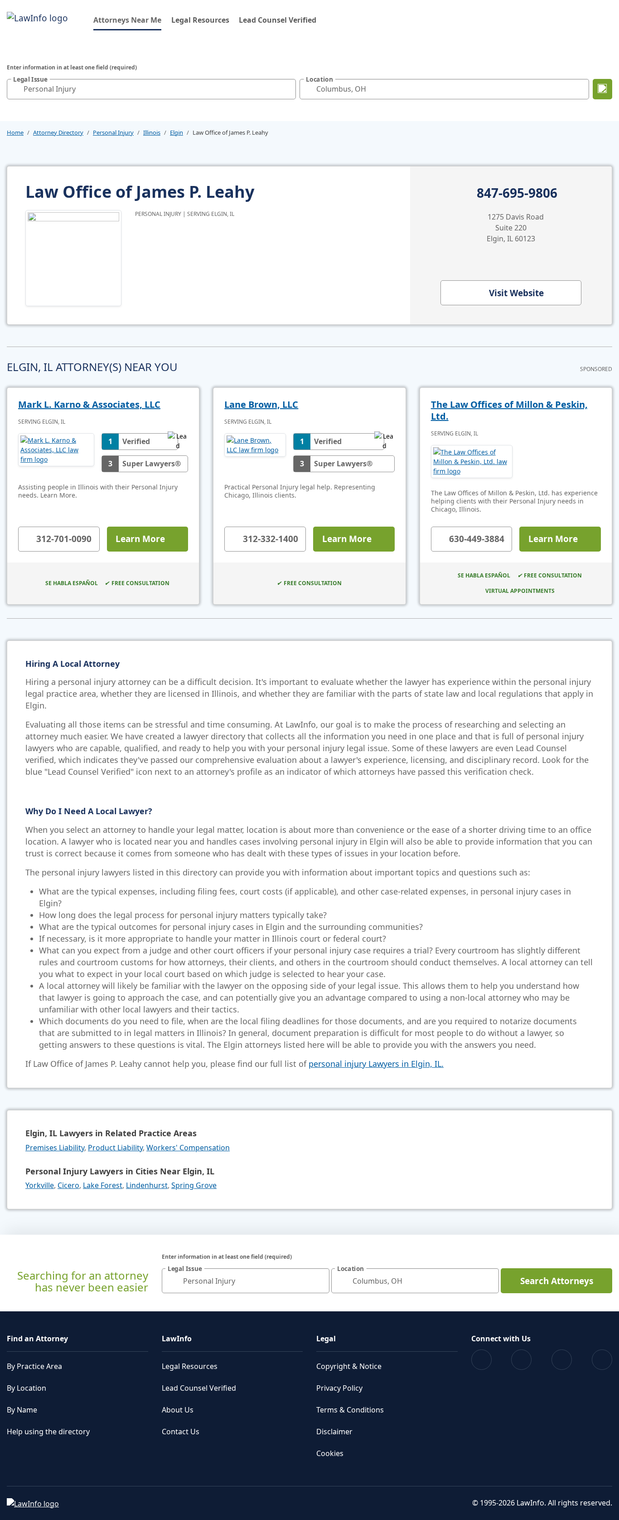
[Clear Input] (286, 88)
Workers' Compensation (188, 1148)
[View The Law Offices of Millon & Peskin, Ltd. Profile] (472, 461)
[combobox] (151, 89)
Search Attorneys (556, 1281)
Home (15, 132)
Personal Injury (113, 132)
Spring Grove (194, 1185)
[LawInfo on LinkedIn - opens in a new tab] (602, 1359)
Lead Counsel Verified (277, 20)
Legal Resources (200, 20)
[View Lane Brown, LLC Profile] (254, 452)
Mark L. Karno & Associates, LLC (89, 404)
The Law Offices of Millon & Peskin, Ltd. (509, 410)
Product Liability (115, 1148)
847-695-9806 (517, 193)
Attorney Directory (58, 132)
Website (516, 293)
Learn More (140, 539)
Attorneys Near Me (127, 20)
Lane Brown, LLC (261, 404)
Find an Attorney (37, 1339)
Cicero (68, 1185)
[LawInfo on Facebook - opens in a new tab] (481, 1359)
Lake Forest (102, 1185)
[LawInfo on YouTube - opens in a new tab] (561, 1359)
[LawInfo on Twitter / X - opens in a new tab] (521, 1359)
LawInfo (177, 1339)
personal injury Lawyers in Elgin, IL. (376, 1063)
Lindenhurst (147, 1185)
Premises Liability (54, 1148)
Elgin (176, 132)
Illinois (151, 132)
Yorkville (39, 1185)
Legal (326, 1339)
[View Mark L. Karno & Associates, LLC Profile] (56, 452)
